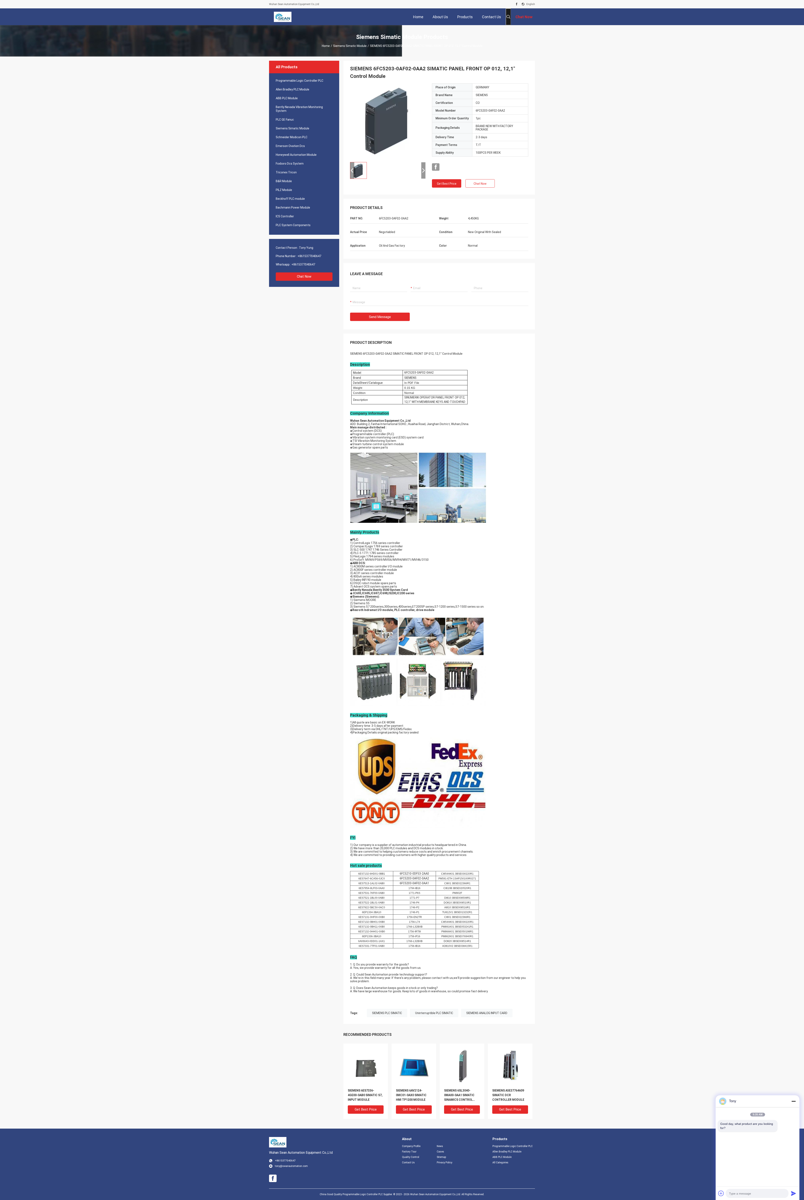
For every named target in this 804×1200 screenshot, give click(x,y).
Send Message (380, 317)
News (440, 1146)
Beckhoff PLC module (290, 198)
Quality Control (410, 1157)
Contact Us (408, 1162)
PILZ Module (284, 190)
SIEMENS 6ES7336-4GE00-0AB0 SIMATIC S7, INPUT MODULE (365, 1095)
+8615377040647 (309, 256)
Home (326, 46)
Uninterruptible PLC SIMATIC (434, 1013)
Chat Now (304, 276)
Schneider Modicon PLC (291, 137)
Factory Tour (409, 1151)
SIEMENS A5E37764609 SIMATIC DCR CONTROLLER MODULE (508, 1095)
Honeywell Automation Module (296, 154)
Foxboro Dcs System (290, 163)
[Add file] (721, 1193)
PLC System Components (293, 225)
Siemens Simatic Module (350, 46)
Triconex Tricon (286, 172)
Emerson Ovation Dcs (290, 146)
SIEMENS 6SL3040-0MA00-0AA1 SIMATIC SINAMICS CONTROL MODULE (459, 1095)
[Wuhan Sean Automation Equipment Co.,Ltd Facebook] (516, 4)
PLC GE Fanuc (285, 119)
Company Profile (411, 1146)
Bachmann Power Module (293, 207)
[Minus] (793, 1101)
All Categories (500, 1162)
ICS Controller (285, 216)
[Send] (793, 1193)
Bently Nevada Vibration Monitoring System (299, 108)
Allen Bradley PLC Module (292, 89)
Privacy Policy (444, 1162)
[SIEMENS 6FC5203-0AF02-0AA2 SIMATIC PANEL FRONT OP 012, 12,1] (387, 121)
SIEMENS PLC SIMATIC (387, 1013)
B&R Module (284, 181)
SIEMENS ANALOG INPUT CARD (486, 1013)
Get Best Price (446, 183)
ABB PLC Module (287, 98)
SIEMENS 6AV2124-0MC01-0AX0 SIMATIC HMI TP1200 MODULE (411, 1095)
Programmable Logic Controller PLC (299, 80)
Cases (440, 1151)
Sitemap (441, 1157)
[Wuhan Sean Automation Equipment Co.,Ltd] (282, 16)
